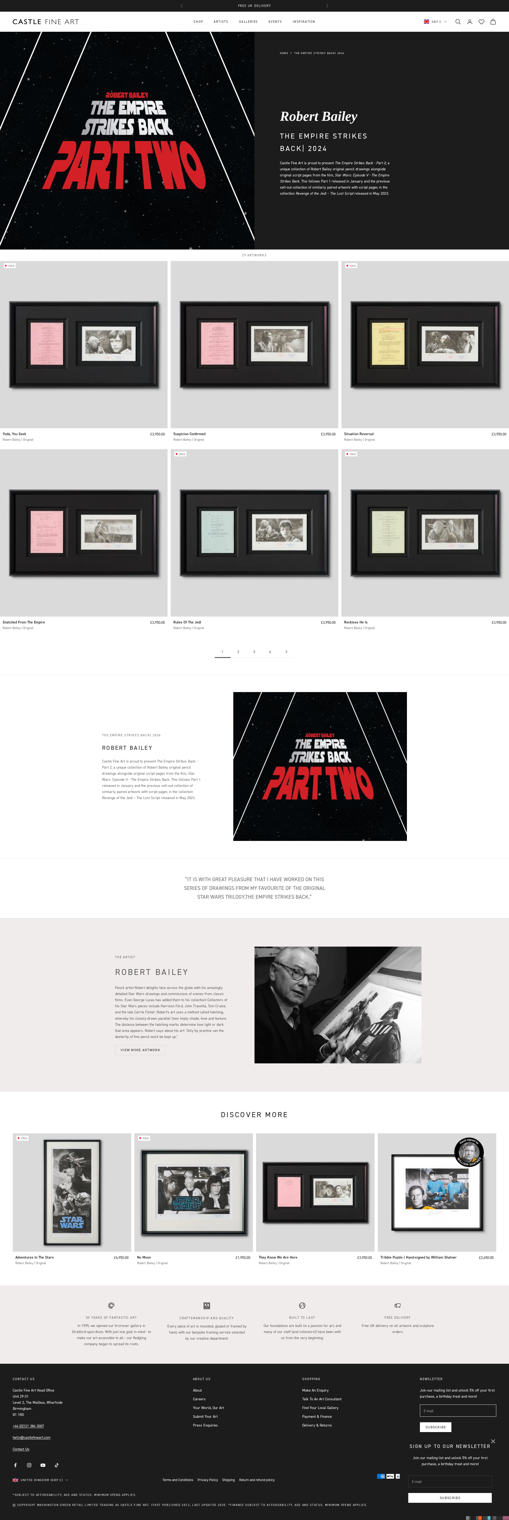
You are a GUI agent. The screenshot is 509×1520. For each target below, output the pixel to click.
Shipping (228, 1480)
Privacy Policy (208, 1480)
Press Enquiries (205, 1425)
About (197, 1390)
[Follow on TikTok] (56, 1465)
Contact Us (21, 1449)
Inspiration (304, 22)
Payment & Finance (317, 1416)
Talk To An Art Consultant (321, 1399)
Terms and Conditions (178, 1480)
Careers (199, 1399)
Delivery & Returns (317, 1425)
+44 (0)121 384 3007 (28, 1426)
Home (284, 53)
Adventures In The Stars (34, 1257)
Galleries (248, 22)
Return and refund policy (257, 1480)
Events (275, 22)
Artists (221, 22)
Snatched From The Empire (24, 622)
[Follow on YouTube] (43, 1465)
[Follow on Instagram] (29, 1465)
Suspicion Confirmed (189, 433)
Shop (198, 22)
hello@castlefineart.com (31, 1437)
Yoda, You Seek (14, 433)
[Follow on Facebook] (15, 1465)
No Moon (144, 1257)
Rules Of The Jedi (187, 622)
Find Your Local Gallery (320, 1407)
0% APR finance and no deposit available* (254, 6)
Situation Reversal (359, 433)
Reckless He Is (356, 622)
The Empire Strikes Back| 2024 (319, 53)
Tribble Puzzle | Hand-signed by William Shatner (418, 1257)
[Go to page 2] (286, 652)
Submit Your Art (205, 1416)
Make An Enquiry (315, 1390)
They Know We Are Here (278, 1257)
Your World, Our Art (208, 1407)
